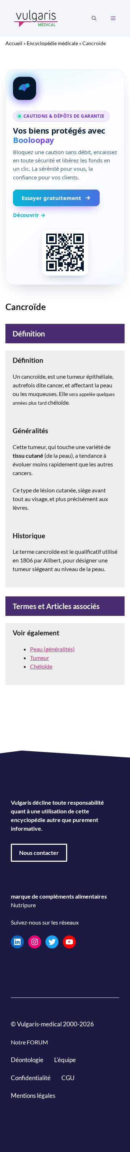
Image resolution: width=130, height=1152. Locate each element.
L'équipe (65, 1060)
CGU (67, 1077)
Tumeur (39, 657)
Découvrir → (29, 214)
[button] (94, 18)
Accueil (13, 43)
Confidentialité (31, 1077)
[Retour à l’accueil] (36, 17)
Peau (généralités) (52, 648)
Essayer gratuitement (51, 197)
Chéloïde (41, 666)
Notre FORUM (29, 1042)
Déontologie (27, 1060)
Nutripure (23, 904)
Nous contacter (39, 852)
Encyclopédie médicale (52, 43)
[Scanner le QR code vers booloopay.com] (65, 252)
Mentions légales (33, 1095)
